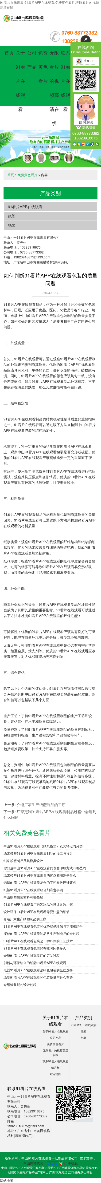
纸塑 (12, 216)
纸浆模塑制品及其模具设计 (23, 860)
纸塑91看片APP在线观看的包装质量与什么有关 (38, 977)
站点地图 (55, 1074)
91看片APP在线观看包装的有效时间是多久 (35, 948)
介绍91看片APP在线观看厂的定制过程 (32, 955)
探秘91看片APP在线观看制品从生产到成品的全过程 (41, 933)
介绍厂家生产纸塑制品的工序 (41, 804)
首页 (9, 52)
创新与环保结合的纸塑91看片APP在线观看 (35, 962)
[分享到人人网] (92, 144)
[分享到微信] (97, 144)
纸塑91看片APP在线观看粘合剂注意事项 (33, 889)
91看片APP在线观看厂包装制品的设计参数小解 (38, 904)
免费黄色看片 (43, 66)
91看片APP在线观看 (25, 206)
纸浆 (12, 225)
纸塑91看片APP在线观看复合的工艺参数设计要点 (40, 882)
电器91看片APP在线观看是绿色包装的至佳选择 (38, 970)
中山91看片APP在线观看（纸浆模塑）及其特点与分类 (43, 846)
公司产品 (55, 1038)
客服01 (88, 61)
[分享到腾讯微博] (88, 144)
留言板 (55, 1067)
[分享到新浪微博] (83, 144)
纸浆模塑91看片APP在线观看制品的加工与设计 (38, 853)
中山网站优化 (33, 1163)
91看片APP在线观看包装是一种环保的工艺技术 (38, 940)
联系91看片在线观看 (65, 80)
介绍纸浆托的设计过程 (20, 984)
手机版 (73, 1163)
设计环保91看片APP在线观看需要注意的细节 (37, 911)
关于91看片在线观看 (20, 80)
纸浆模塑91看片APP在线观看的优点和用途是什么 (40, 875)
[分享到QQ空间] (79, 144)
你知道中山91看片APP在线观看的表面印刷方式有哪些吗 (45, 868)
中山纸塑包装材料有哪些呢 (23, 897)
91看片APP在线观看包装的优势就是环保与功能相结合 (43, 926)
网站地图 (6, 1180)
